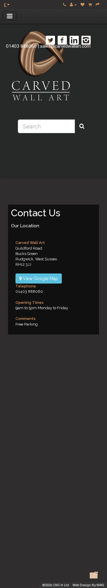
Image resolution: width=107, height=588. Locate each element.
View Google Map (40, 278)
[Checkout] (98, 4)
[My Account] (73, 4)
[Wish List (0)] (82, 4)
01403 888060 (21, 46)
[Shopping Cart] (90, 4)
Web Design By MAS (88, 585)
